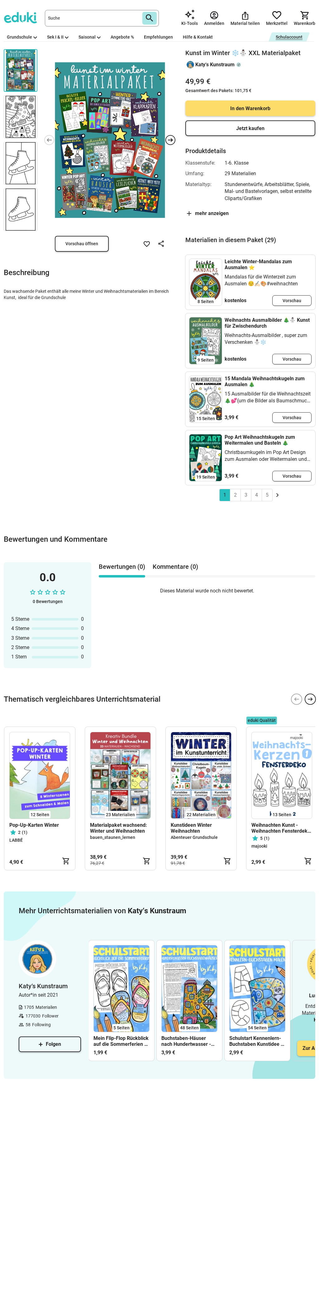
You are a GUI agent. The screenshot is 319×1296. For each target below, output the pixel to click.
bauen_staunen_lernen (112, 837)
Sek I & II (55, 37)
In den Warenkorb (250, 108)
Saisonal (87, 37)
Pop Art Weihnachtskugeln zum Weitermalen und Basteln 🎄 (260, 440)
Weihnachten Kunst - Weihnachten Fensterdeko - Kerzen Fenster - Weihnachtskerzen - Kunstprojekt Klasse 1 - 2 (280, 828)
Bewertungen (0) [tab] (122, 566)
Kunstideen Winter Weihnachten (191, 828)
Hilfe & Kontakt (198, 37)
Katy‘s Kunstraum (215, 65)
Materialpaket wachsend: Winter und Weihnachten (118, 828)
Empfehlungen (158, 37)
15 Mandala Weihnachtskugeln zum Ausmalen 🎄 (265, 381)
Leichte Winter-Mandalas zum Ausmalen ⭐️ (258, 264)
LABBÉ (16, 840)
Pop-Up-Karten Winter (34, 825)
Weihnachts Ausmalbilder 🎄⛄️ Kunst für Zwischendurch (267, 323)
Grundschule (19, 37)
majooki (259, 846)
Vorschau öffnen (81, 243)
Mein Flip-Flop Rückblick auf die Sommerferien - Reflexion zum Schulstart (121, 1041)
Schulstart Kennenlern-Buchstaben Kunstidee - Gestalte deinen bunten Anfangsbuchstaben (256, 1041)
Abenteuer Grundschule (194, 837)
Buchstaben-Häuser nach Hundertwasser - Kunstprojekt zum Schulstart (186, 1041)
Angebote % (122, 37)
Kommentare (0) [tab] (175, 566)
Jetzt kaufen (250, 128)
